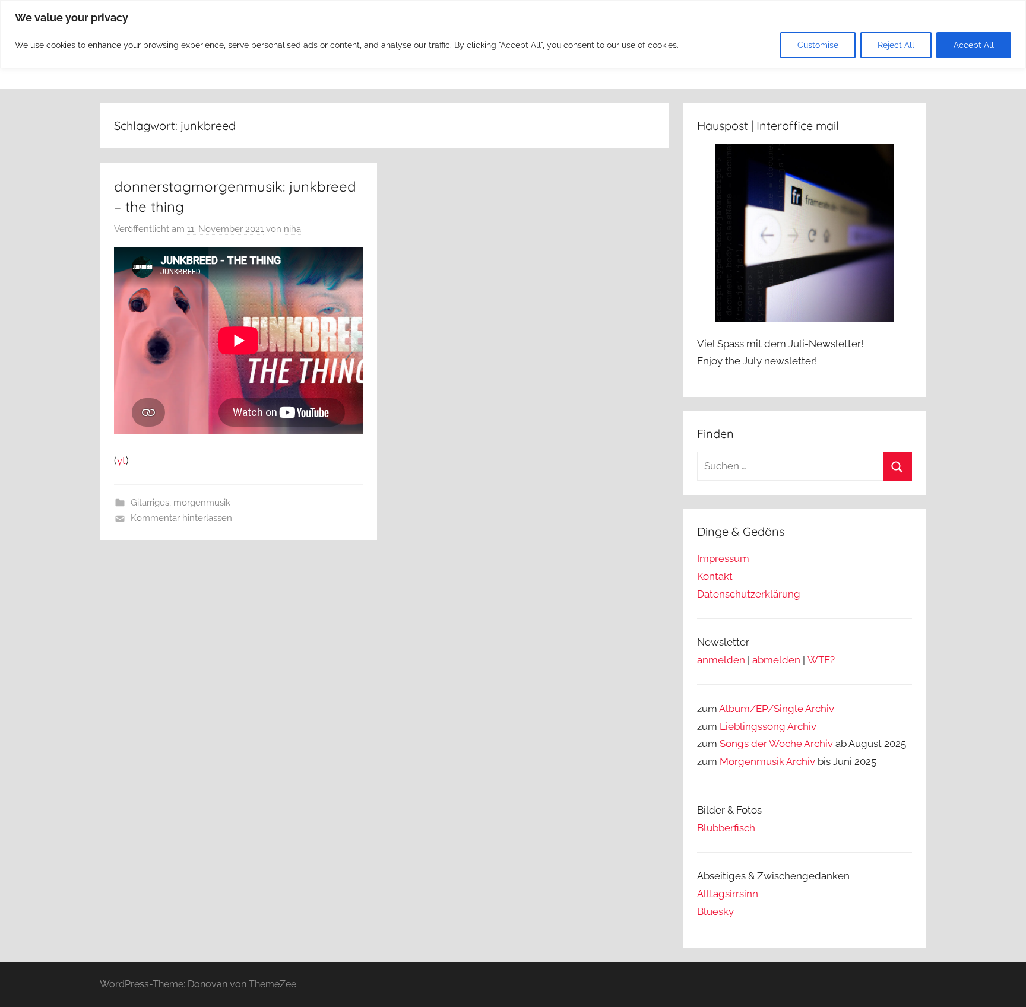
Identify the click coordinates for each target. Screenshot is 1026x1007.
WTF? (821, 660)
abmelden (776, 660)
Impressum (723, 558)
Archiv (801, 726)
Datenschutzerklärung (748, 594)
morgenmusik (201, 502)
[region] (513, 34)
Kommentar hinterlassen (181, 518)
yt (121, 460)
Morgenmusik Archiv (767, 761)
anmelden (721, 660)
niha (292, 229)
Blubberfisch (726, 828)
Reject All (896, 45)
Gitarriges (150, 502)
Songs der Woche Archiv (776, 743)
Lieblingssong (753, 726)
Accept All (974, 45)
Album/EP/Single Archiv (776, 708)
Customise (817, 45)
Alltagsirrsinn (727, 894)
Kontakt (715, 576)
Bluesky (715, 911)
